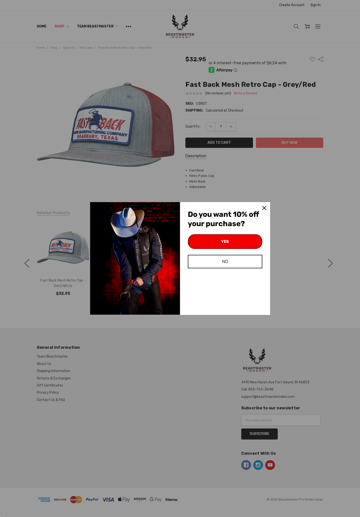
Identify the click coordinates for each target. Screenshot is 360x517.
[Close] (264, 208)
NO (225, 261)
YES (225, 241)
